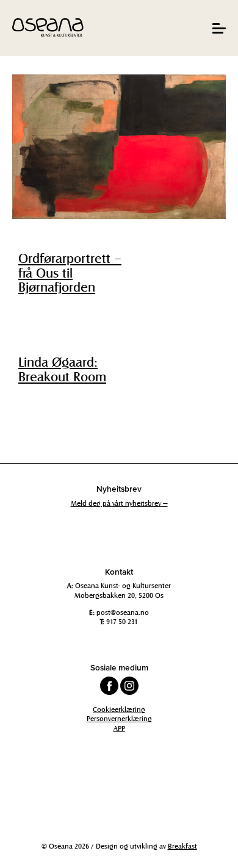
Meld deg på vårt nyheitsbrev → (119, 502)
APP (119, 728)
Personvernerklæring (119, 718)
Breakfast (182, 845)
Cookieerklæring (119, 709)
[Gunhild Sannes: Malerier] (119, 146)
